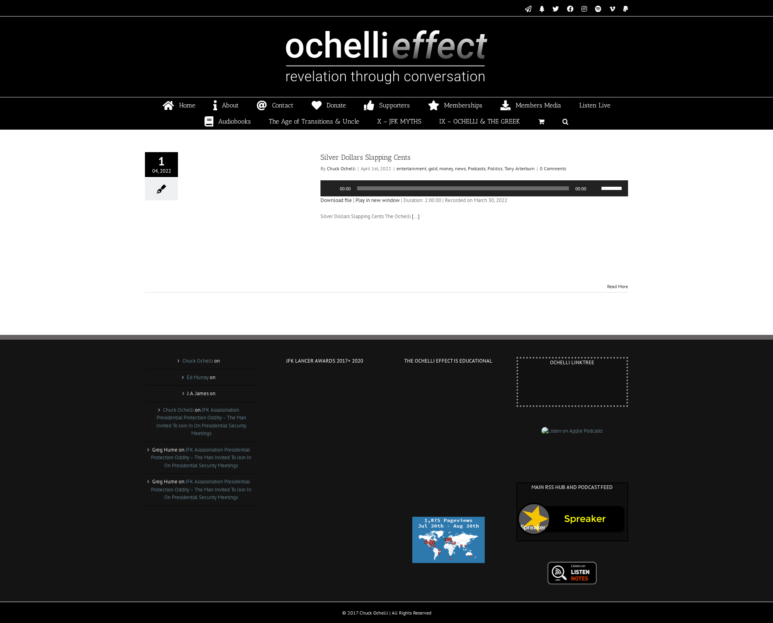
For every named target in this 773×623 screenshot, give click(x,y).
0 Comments (553, 168)
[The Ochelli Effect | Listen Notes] (572, 565)
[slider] (612, 187)
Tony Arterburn (519, 168)
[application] (474, 188)
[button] (566, 121)
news (460, 168)
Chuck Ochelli (341, 168)
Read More (617, 286)
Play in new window (377, 200)
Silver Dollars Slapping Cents (365, 157)
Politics (495, 168)
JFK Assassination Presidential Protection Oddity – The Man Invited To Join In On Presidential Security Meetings (201, 457)
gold (432, 168)
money (446, 168)
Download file (336, 200)
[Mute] (595, 188)
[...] (416, 216)
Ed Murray (198, 377)
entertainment (411, 168)
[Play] (331, 188)
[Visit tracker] (448, 520)
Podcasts (477, 168)
